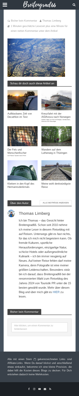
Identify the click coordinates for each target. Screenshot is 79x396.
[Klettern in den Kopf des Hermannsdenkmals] (22, 170)
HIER (56, 292)
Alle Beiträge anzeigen (56, 203)
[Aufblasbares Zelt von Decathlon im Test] (22, 100)
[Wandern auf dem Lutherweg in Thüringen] (56, 136)
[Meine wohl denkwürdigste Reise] (56, 170)
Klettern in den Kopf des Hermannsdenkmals (20, 185)
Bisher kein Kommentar (24, 20)
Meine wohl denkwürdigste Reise (56, 185)
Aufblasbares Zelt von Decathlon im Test (19, 115)
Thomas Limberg (51, 20)
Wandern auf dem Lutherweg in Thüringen (54, 151)
